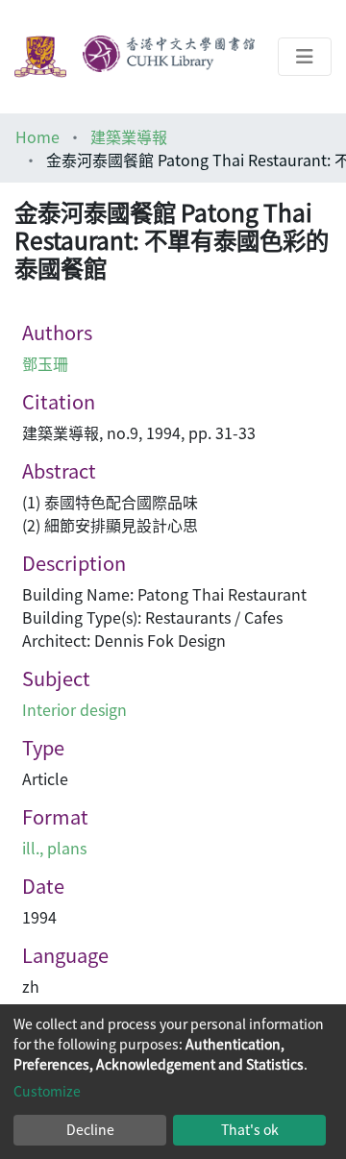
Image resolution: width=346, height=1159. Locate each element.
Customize (47, 1090)
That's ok (250, 1129)
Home (37, 136)
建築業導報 (128, 136)
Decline (90, 1129)
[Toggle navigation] (305, 56)
